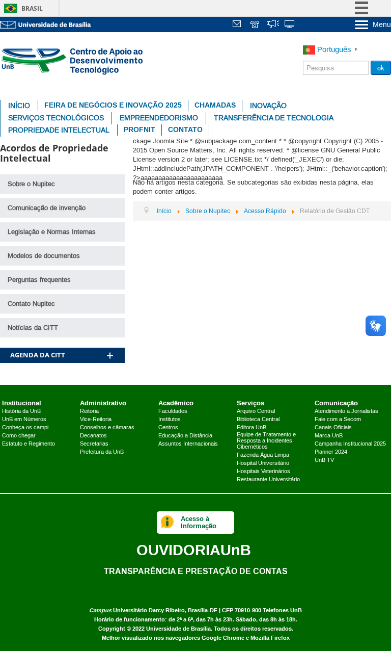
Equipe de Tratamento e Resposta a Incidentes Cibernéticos (266, 441)
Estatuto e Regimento (28, 444)
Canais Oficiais (333, 428)
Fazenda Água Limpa (263, 455)
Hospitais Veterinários (263, 471)
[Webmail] (238, 25)
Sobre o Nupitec (31, 184)
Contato (185, 130)
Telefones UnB (282, 610)
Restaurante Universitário (268, 480)
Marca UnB (329, 436)
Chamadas (215, 105)
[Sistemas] (290, 25)
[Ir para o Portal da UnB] (46, 24)
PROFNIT (139, 130)
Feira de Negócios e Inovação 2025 (113, 105)
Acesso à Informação (198, 522)
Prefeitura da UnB (102, 452)
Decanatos (93, 436)
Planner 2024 (331, 452)
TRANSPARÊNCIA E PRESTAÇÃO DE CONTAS (196, 571)
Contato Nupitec (31, 304)
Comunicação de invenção (47, 208)
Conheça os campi (25, 428)
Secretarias (94, 444)
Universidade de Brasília (178, 629)
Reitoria (89, 411)
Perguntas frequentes (39, 280)
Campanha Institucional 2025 (350, 444)
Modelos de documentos (44, 256)
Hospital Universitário (263, 463)
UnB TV (324, 460)
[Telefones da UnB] (255, 25)
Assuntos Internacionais (188, 444)
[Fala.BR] (273, 25)
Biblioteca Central (258, 419)
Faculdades (172, 411)
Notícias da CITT (33, 328)
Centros (168, 428)
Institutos (169, 419)
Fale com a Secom (338, 419)
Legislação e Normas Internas (52, 232)
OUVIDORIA (193, 550)
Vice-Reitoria (95, 419)
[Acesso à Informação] (167, 522)
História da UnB (21, 411)
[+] (110, 342)
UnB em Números (24, 419)
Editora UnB (251, 428)
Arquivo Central (256, 411)
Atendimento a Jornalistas (346, 411)
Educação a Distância (185, 436)
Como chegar (19, 436)
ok (380, 67)
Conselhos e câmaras (107, 428)
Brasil (32, 8)
